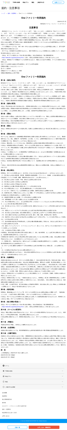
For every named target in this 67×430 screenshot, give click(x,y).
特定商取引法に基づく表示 (9, 412)
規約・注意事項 (6, 409)
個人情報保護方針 (7, 399)
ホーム (7, 366)
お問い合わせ (5, 416)
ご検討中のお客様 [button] (10, 387)
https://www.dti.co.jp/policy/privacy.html (12, 57)
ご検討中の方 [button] (40, 2)
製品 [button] (33, 2)
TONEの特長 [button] (16, 2)
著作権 (4, 402)
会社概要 (4, 392)
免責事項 (4, 396)
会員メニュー (58, 2)
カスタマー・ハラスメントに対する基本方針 (14, 406)
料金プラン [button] (26, 2)
